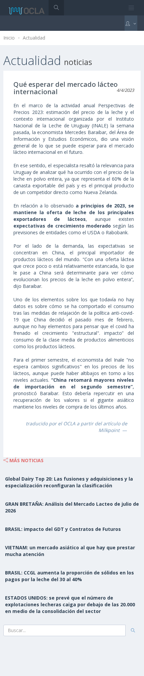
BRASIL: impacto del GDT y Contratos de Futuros (63, 529)
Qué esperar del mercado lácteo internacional (65, 88)
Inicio (9, 38)
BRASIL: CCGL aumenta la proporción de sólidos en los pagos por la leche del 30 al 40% (69, 575)
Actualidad (34, 38)
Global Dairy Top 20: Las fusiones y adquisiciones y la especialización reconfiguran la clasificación (69, 482)
